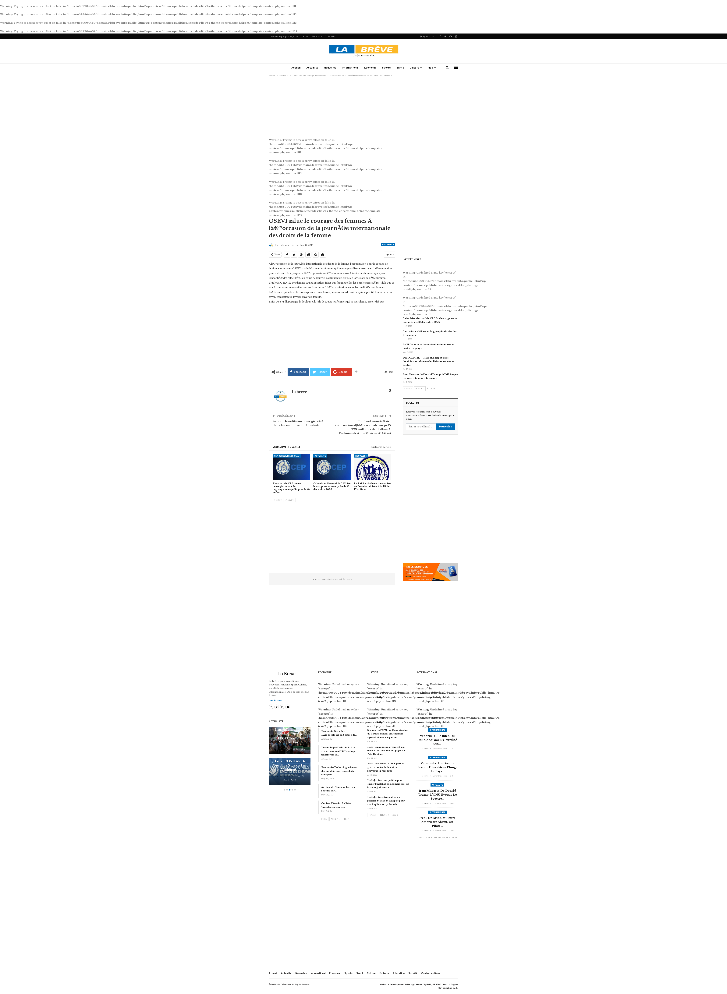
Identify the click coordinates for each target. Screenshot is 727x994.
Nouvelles (330, 67)
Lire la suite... (276, 700)
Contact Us (330, 36)
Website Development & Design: (398, 984)
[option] (289, 758)
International (350, 67)
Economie (370, 67)
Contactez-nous (430, 973)
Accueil (306, 36)
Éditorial (384, 973)
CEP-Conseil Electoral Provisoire (287, 456)
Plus (430, 67)
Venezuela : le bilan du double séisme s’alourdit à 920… (437, 740)
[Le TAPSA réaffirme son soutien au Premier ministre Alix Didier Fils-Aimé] (372, 467)
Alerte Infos (317, 36)
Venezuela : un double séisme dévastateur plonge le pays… (437, 767)
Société (412, 973)
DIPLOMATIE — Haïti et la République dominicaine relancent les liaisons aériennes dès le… (428, 361)
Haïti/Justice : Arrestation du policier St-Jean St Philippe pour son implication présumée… (386, 801)
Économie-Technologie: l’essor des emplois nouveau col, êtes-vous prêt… (339, 771)
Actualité (312, 67)
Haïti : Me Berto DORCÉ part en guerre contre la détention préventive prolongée (385, 767)
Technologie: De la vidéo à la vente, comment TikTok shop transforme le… (338, 751)
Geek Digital (423, 984)
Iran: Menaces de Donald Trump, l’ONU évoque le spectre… (437, 794)
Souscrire (445, 426)
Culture (414, 67)
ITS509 (437, 984)
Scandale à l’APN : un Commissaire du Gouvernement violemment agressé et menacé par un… (387, 734)
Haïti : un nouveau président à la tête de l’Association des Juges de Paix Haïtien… (386, 750)
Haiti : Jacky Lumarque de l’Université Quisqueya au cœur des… (290, 761)
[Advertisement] (363, 105)
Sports (386, 67)
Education (399, 973)
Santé (400, 67)
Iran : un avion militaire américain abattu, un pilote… (437, 822)
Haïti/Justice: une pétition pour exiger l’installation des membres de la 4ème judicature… (388, 784)
